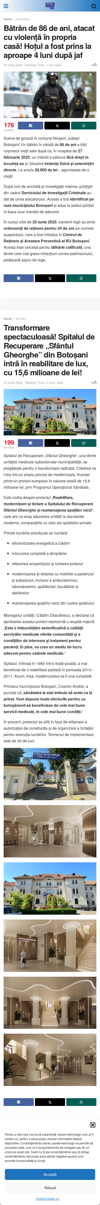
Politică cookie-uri (47, 1198)
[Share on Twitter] (57, 125)
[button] (92, 1124)
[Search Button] (94, 5)
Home (8, 19)
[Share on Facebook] (30, 125)
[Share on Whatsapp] (83, 125)
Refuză (50, 1187)
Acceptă (50, 1174)
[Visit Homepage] (50, 6)
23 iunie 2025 (13, 65)
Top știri (21, 318)
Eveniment (23, 19)
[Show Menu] (6, 5)
